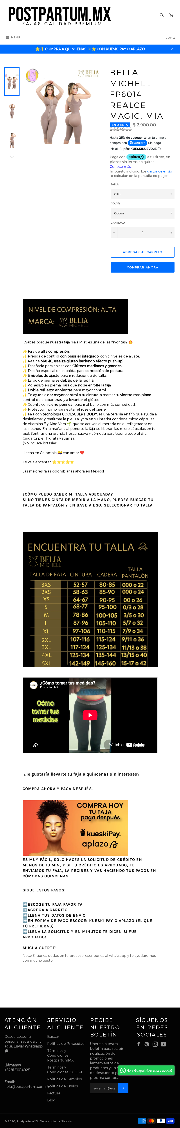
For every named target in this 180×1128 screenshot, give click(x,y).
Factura (53, 1093)
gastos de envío (159, 171)
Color (115, 203)
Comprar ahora (142, 267)
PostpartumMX (27, 1121)
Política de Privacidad (66, 1043)
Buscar (53, 1036)
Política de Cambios (64, 1079)
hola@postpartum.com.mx (27, 1086)
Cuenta (171, 37)
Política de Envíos (62, 1086)
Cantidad (118, 222)
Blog (51, 1100)
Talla (115, 184)
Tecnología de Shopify (56, 1121)
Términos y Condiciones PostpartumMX (60, 1055)
